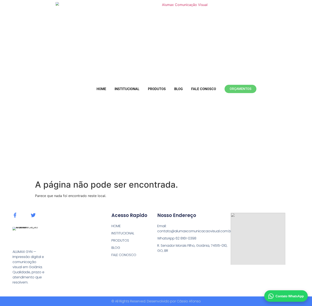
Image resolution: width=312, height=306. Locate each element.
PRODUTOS (157, 89)
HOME (101, 89)
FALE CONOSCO (203, 89)
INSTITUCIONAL (127, 89)
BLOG (178, 89)
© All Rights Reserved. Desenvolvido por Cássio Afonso (156, 301)
